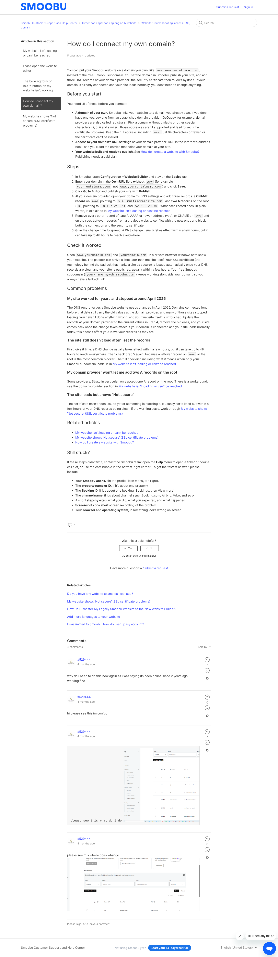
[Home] (43, 9)
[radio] (128, 548)
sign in (80, 924)
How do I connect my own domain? (38, 103)
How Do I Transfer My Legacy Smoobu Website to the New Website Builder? (121, 609)
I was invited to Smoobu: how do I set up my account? (105, 624)
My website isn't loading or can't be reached (40, 53)
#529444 (84, 659)
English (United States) (237, 947)
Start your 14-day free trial (169, 947)
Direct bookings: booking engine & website (109, 23)
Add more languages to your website (93, 617)
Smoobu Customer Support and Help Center (49, 23)
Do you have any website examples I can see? (100, 594)
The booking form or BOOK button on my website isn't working (38, 85)
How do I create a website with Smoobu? (170, 152)
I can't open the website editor (40, 68)
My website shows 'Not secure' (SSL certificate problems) (39, 120)
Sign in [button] (248, 7)
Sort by (203, 646)
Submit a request (227, 7)
